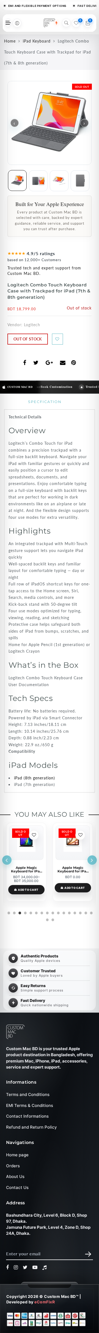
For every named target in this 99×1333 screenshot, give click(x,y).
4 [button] (24, 912)
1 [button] (8, 912)
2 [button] (13, 912)
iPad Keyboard (37, 41)
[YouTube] (35, 1267)
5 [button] (30, 912)
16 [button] (90, 912)
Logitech (32, 324)
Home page (17, 1155)
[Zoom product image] (49, 123)
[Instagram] (16, 1267)
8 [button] (46, 912)
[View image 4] (80, 180)
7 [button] (41, 912)
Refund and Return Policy (31, 1127)
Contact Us (17, 1187)
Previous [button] (7, 860)
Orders (13, 1165)
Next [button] (92, 860)
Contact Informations (27, 1116)
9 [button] (52, 912)
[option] (26, 862)
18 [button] (52, 919)
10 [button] (57, 912)
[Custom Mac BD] (15, 1031)
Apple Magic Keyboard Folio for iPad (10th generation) (73, 869)
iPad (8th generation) (34, 778)
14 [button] (79, 912)
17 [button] (46, 919)
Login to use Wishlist (57, 339)
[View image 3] (59, 180)
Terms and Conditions (28, 1094)
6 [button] (35, 912)
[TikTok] (44, 1267)
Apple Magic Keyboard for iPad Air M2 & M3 (26, 869)
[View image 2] (38, 180)
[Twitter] (25, 1267)
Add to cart (28, 887)
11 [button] (63, 912)
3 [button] (19, 912)
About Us (15, 1176)
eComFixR (44, 1302)
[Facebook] (7, 1267)
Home (10, 41)
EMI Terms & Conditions (29, 1105)
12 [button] (68, 912)
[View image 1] (17, 180)
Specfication (45, 401)
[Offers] (56, 23)
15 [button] (85, 912)
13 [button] (74, 912)
